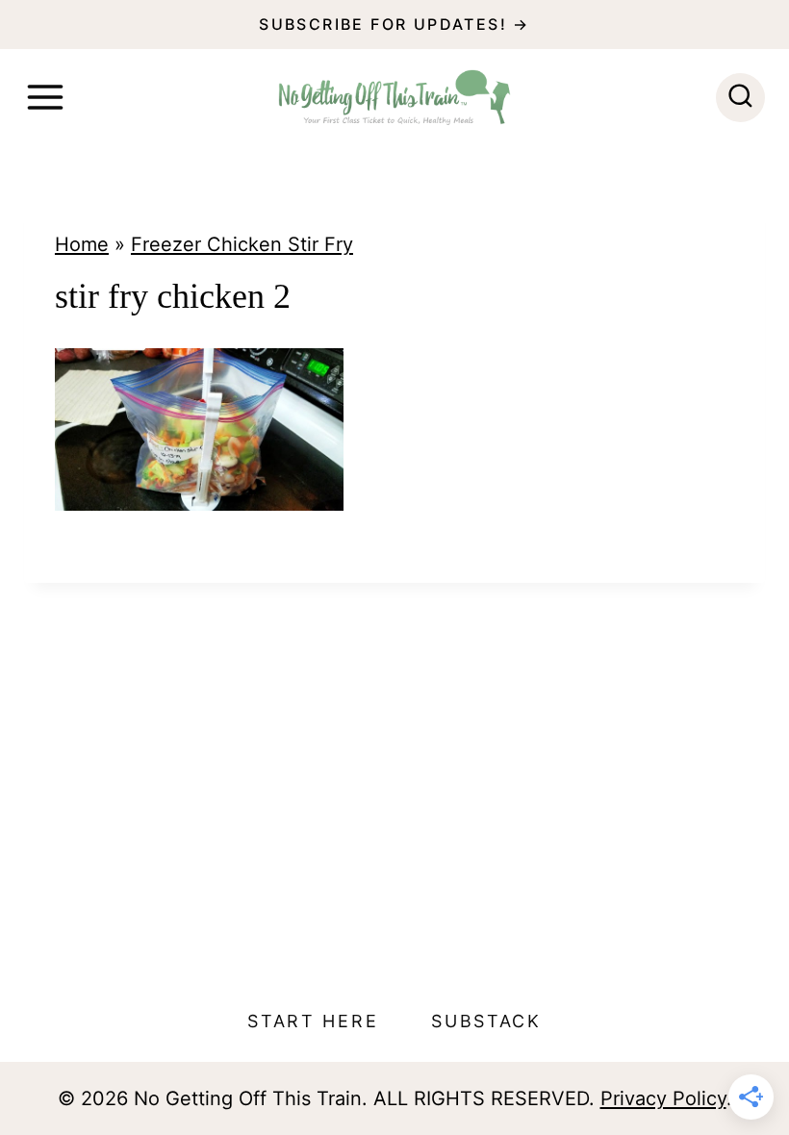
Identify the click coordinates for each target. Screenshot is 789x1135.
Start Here (312, 1021)
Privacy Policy (663, 1098)
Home (82, 244)
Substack (486, 1021)
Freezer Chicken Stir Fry (242, 244)
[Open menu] (45, 97)
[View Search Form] (740, 97)
